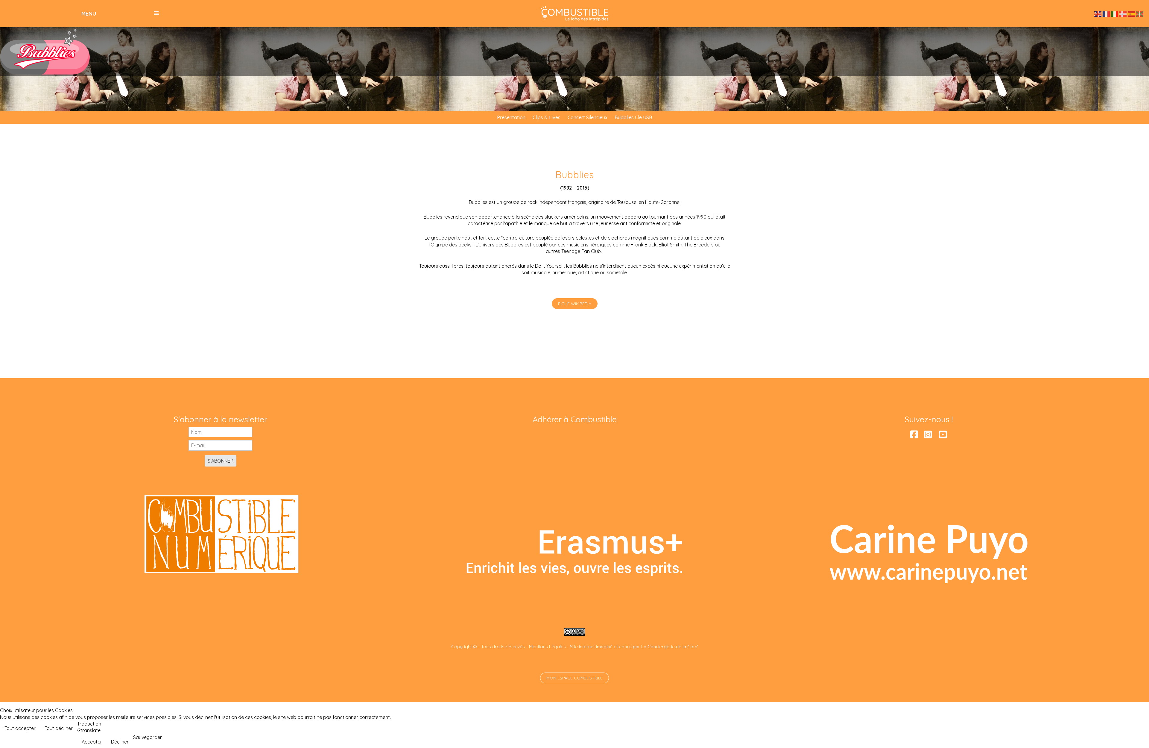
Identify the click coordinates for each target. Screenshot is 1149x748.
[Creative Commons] (574, 631)
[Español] (1132, 13)
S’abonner (220, 461)
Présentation (511, 117)
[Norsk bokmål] (1123, 13)
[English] (1098, 13)
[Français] (1106, 13)
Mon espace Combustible (574, 678)
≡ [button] (156, 13)
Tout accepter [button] (20, 728)
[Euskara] (1140, 13)
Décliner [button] (120, 742)
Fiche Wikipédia (574, 303)
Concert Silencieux (587, 117)
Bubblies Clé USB (633, 117)
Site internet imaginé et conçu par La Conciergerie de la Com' (634, 646)
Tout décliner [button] (59, 728)
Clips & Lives (546, 117)
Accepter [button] (92, 742)
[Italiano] (1115, 13)
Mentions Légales (547, 646)
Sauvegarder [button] (147, 737)
